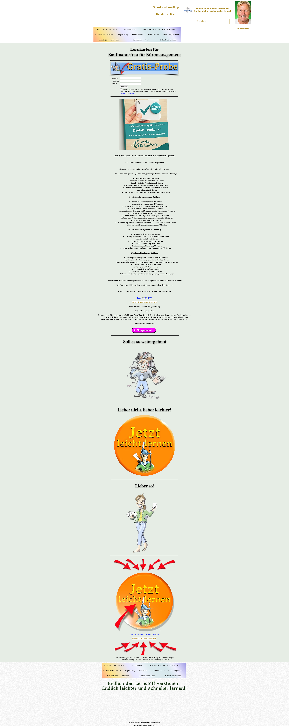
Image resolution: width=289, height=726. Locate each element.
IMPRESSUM (138, 725)
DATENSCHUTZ (148, 725)
